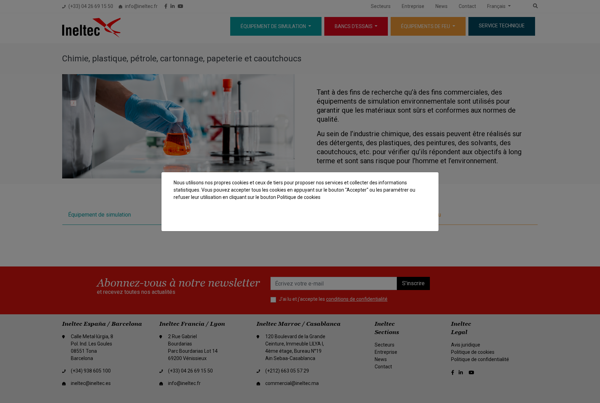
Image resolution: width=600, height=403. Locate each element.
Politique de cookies (298, 197)
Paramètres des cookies (295, 217)
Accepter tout (405, 217)
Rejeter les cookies (356, 217)
